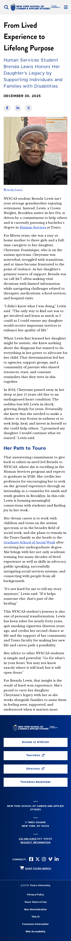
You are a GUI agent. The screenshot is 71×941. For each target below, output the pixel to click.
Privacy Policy (35, 895)
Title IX (35, 917)
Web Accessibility (35, 932)
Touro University (40, 885)
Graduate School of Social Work (29, 542)
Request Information (35, 842)
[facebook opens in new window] (30, 859)
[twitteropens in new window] (37, 859)
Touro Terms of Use (35, 902)
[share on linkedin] (17, 108)
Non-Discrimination (35, 909)
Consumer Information (35, 924)
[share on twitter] (28, 108)
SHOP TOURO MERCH (38, 869)
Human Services (33, 227)
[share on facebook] (7, 108)
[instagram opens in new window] (43, 859)
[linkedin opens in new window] (56, 859)
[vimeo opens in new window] (50, 859)
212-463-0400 (28, 839)
